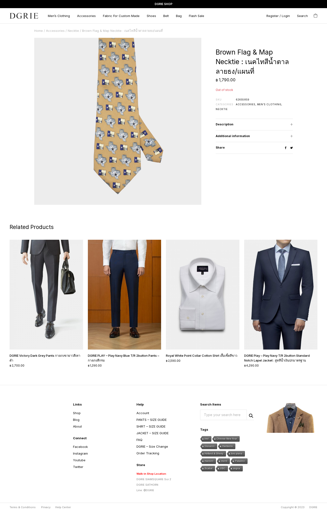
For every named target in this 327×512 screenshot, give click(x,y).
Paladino (240, 461)
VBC (222, 468)
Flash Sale (196, 16)
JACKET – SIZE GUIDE (152, 433)
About (77, 426)
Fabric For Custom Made (121, 16)
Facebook (80, 447)
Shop (77, 413)
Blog (76, 420)
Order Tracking (147, 453)
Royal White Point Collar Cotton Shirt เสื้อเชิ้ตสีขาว (201, 355)
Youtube (79, 460)
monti (224, 461)
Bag (179, 16)
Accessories (86, 16)
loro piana (236, 453)
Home (38, 31)
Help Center (63, 507)
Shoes (151, 16)
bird (207, 438)
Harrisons (227, 446)
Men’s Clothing (59, 16)
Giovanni (209, 446)
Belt (166, 16)
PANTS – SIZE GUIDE (151, 420)
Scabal (208, 468)
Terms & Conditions (23, 507)
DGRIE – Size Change (152, 446)
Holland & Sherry (214, 453)
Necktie (73, 31)
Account (142, 413)
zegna (236, 468)
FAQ (139, 440)
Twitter (78, 467)
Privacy (46, 507)
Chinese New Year (227, 438)
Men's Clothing (269, 104)
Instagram (80, 453)
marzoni (209, 461)
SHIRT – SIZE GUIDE (150, 426)
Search (250, 415)
